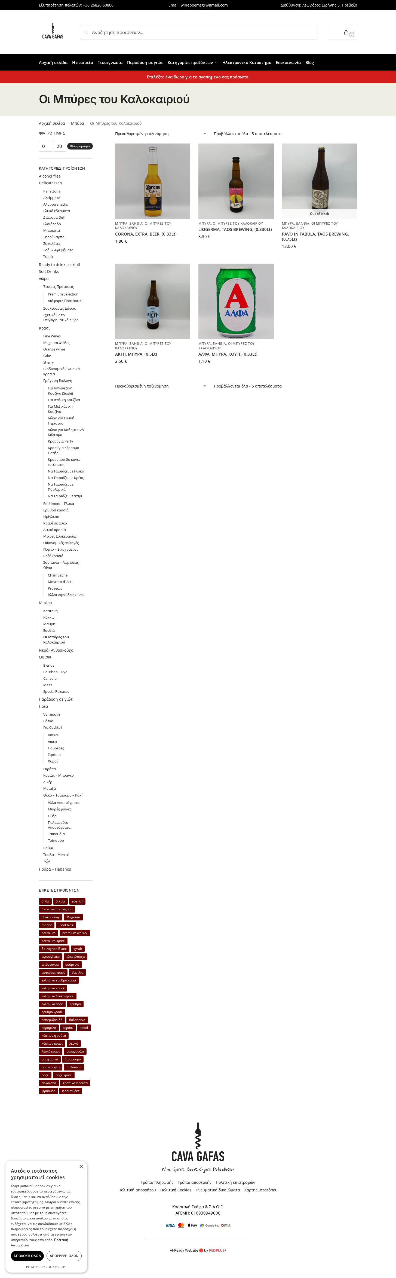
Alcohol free (50, 176)
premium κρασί (53, 940)
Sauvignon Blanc (54, 948)
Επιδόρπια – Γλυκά (58, 503)
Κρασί (44, 328)
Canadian (51, 678)
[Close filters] (94, 134)
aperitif (77, 901)
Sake (47, 355)
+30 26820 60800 (98, 5)
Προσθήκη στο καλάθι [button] (153, 253)
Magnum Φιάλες (56, 342)
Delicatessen (50, 182)
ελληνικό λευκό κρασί (58, 996)
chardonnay (51, 917)
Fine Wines (52, 336)
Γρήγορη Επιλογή (57, 380)
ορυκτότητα (51, 1067)
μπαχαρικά (50, 1059)
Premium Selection (63, 294)
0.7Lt (45, 901)
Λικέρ (52, 741)
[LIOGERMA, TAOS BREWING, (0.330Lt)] (236, 181)
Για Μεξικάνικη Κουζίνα (60, 409)
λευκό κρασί (51, 1051)
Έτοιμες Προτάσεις (58, 286)
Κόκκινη (50, 617)
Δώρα (44, 278)
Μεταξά (49, 788)
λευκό (73, 1043)
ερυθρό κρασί (52, 1011)
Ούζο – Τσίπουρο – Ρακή (63, 795)
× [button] (81, 1167)
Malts (47, 684)
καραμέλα (49, 1027)
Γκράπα (49, 768)
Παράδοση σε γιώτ (56, 699)
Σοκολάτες (51, 243)
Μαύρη (49, 623)
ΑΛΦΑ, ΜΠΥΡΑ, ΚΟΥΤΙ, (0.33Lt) (227, 354)
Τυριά (48, 256)
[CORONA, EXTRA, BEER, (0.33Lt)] (152, 181)
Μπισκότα (51, 230)
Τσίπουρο (56, 840)
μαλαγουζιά (75, 1051)
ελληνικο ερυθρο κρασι (59, 980)
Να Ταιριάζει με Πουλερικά (60, 487)
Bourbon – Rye (55, 671)
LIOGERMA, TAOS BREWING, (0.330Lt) (235, 229)
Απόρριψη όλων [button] (64, 1255)
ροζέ (45, 1075)
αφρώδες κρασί (53, 972)
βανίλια (77, 972)
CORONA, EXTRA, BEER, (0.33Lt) (146, 234)
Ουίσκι (45, 657)
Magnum (73, 917)
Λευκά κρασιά (54, 529)
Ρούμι (48, 848)
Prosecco (55, 588)
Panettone (51, 191)
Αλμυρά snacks (55, 204)
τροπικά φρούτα (75, 1083)
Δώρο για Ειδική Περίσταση (61, 421)
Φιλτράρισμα (80, 146)
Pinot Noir (66, 925)
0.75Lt (60, 901)
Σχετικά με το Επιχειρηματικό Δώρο (61, 317)
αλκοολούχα (75, 956)
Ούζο (52, 815)
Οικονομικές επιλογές (61, 542)
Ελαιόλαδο (52, 223)
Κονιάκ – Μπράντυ (58, 775)
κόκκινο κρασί (52, 1043)
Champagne (57, 575)
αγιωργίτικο (51, 956)
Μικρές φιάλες (59, 809)
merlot (47, 925)
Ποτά (43, 706)
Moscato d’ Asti (60, 581)
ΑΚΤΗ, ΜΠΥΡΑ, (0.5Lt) (136, 354)
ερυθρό (75, 1004)
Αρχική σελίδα (52, 123)
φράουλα (48, 1090)
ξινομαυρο (73, 1059)
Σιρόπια (54, 754)
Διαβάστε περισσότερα (319, 258)
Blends (48, 665)
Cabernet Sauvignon (57, 909)
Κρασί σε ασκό (55, 523)
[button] (342, 32)
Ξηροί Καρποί (54, 236)
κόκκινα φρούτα (54, 1035)
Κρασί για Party (60, 441)
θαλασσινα (77, 1019)
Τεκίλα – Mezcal (56, 854)
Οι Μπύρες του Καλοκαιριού (238, 223)
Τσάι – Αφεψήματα (58, 250)
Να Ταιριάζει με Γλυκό (66, 471)
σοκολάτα (49, 1083)
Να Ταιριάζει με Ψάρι (65, 495)
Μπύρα (77, 123)
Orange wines (54, 349)
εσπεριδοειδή (52, 1019)
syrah (77, 948)
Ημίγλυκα (51, 516)
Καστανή (50, 610)
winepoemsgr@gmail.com (204, 5)
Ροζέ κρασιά (53, 555)
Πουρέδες (56, 748)
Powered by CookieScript (46, 1267)
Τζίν (46, 861)
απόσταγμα (50, 964)
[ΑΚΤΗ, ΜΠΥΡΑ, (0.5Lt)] (152, 301)
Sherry (48, 362)
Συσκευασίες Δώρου (59, 308)
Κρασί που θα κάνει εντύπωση (64, 462)
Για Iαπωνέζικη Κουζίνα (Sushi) (60, 391)
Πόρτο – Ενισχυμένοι (60, 549)
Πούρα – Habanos (55, 869)
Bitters (53, 735)
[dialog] (46, 1217)
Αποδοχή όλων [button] (27, 1255)
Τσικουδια (56, 833)
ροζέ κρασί (64, 1075)
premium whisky (74, 933)
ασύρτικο (72, 964)
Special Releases (56, 691)
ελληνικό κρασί (53, 988)
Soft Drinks (49, 271)
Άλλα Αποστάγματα (63, 802)
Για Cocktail (52, 727)
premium (49, 933)
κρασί (84, 1027)
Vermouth (51, 714)
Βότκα (48, 720)
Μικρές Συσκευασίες (59, 536)
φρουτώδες (70, 1090)
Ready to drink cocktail (59, 264)
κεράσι (68, 1027)
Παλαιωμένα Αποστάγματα (59, 825)
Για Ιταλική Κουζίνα (64, 399)
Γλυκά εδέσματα (56, 210)
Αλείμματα (51, 197)
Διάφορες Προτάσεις (64, 300)
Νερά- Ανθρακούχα (56, 650)
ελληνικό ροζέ (52, 1004)
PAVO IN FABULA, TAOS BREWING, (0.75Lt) (315, 236)
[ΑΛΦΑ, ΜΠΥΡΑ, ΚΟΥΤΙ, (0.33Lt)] (236, 301)
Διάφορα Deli (54, 217)
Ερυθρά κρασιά (56, 510)
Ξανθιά (136, 223)
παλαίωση (73, 1067)
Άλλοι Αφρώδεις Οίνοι (66, 594)
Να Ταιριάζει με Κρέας (66, 477)
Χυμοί (53, 761)
